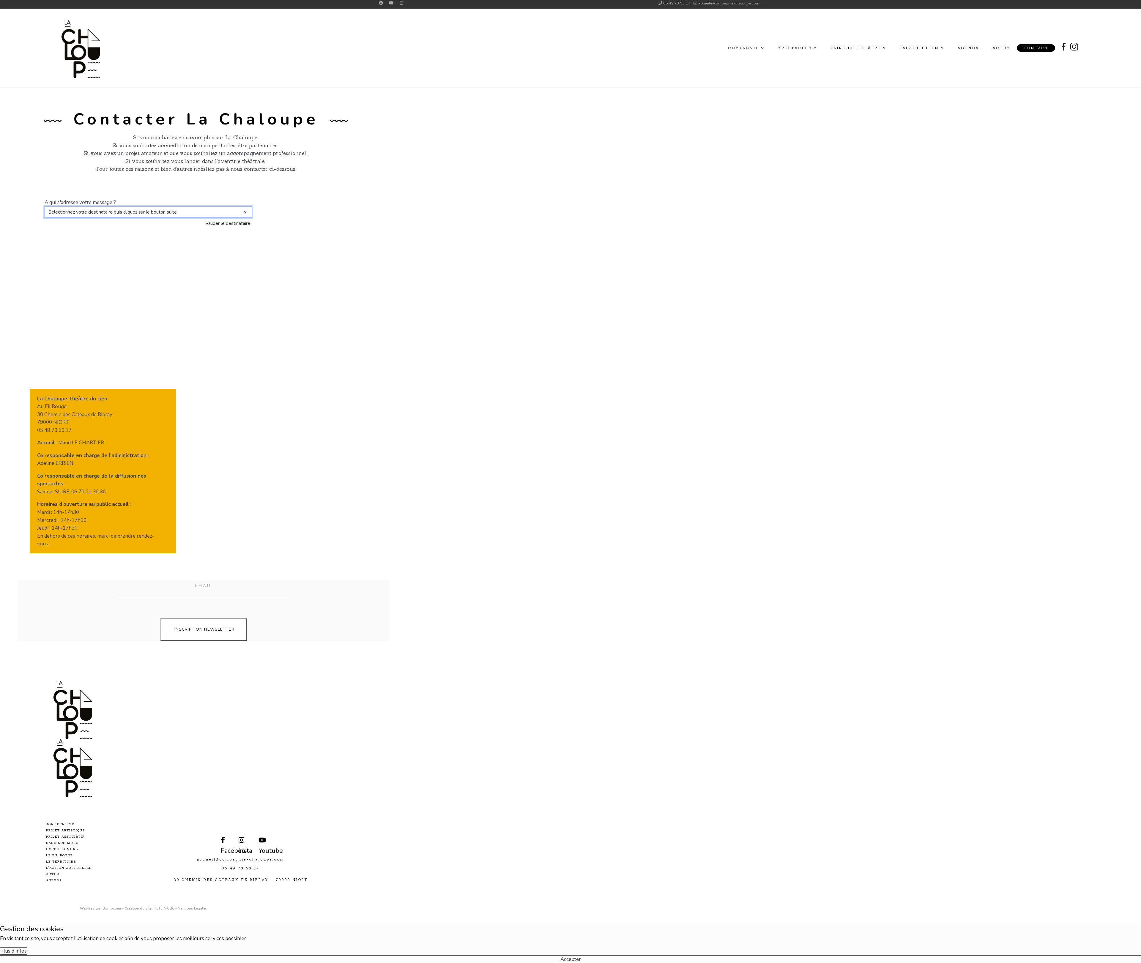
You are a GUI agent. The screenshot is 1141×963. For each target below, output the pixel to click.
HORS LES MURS (62, 849)
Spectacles (795, 48)
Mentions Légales (192, 908)
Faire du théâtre (855, 48)
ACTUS (52, 874)
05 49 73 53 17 (677, 3)
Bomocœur (112, 908)
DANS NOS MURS (62, 843)
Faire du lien (919, 48)
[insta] (240, 836)
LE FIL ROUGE (59, 855)
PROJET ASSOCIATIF (65, 837)
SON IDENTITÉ (60, 824)
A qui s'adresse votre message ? (80, 202)
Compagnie (743, 48)
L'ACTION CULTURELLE (69, 868)
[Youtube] (391, 3)
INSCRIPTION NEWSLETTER (203, 629)
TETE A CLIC (164, 908)
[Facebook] (381, 3)
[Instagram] (401, 3)
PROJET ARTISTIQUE (65, 830)
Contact (1036, 48)
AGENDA (54, 880)
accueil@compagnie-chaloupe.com (728, 3)
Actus (1001, 48)
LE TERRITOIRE (61, 861)
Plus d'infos (13, 951)
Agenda (968, 48)
